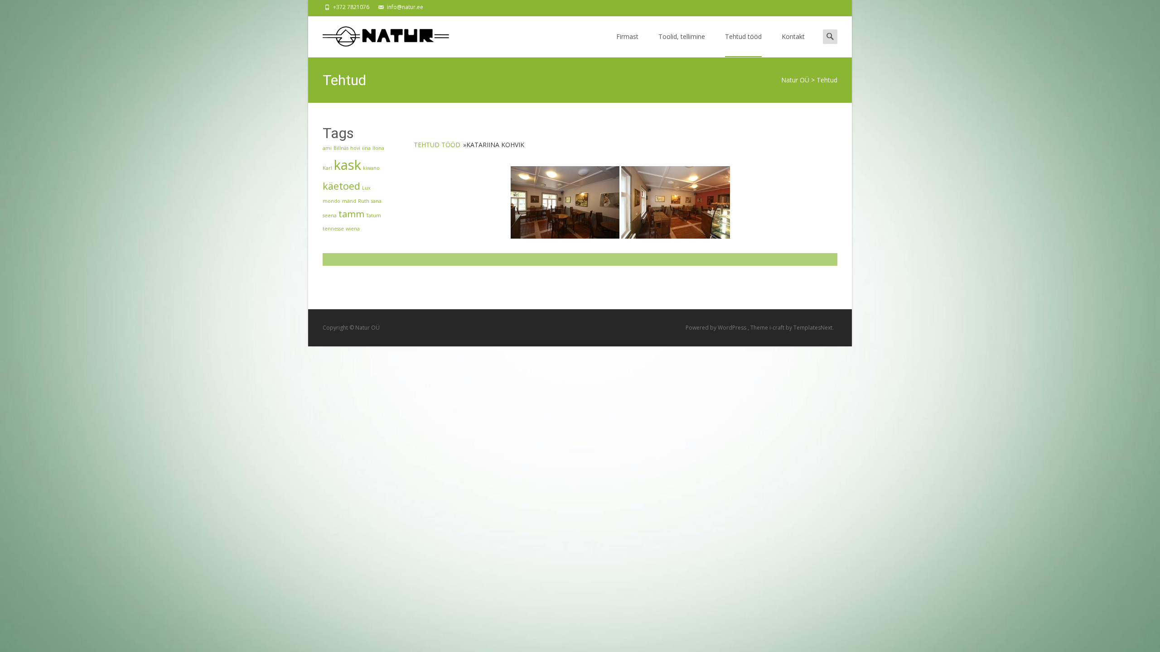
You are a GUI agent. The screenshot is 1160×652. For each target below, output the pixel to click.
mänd (349, 201)
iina (366, 148)
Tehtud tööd (743, 36)
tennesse (333, 228)
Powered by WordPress (717, 327)
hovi (355, 148)
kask (347, 165)
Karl (327, 168)
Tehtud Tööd (438, 144)
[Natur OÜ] (379, 34)
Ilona (378, 148)
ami (327, 148)
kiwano (371, 168)
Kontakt (793, 36)
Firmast (627, 36)
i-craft (777, 327)
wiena (353, 228)
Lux (366, 188)
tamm (351, 214)
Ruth (363, 201)
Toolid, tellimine (681, 36)
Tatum (373, 215)
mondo (331, 201)
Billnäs (341, 148)
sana (376, 201)
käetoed (341, 185)
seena (330, 215)
